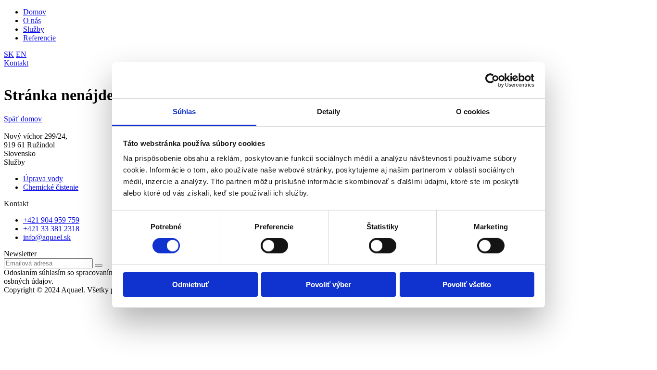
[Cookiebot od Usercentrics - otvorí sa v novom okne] (492, 80)
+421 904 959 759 (51, 220)
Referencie (39, 38)
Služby (33, 29)
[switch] (274, 245)
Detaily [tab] (329, 111)
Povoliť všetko (466, 284)
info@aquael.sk (47, 237)
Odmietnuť (190, 284)
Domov (34, 12)
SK (9, 54)
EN (21, 54)
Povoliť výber (328, 284)
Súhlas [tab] (184, 111)
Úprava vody (43, 178)
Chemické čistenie (50, 187)
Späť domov (23, 119)
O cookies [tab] (473, 111)
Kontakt (16, 63)
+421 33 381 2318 (51, 229)
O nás (32, 20)
